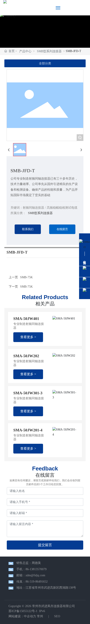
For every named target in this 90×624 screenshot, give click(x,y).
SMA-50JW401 (26, 318)
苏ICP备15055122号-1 (23, 611)
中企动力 (30, 616)
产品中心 (25, 51)
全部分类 (45, 63)
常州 (40, 616)
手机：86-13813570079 (31, 569)
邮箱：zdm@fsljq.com (30, 575)
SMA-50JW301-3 (27, 393)
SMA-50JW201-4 (27, 430)
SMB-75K (26, 286)
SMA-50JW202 (26, 356)
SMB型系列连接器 (49, 51)
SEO (56, 616)
